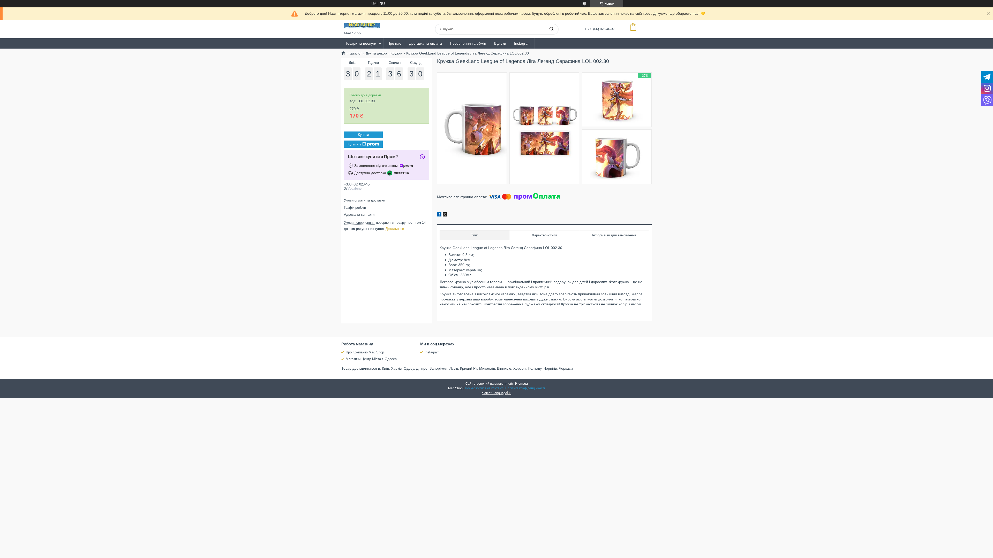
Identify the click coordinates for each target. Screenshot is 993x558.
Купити (363, 135)
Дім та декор (376, 53)
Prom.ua (521, 383)
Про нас (394, 43)
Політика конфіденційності (525, 388)
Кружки (396, 53)
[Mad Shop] (362, 25)
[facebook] (439, 215)
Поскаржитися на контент (484, 388)
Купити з (354, 144)
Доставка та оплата (425, 43)
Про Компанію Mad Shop (365, 352)
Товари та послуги (360, 43)
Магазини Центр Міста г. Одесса (371, 359)
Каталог (355, 53)
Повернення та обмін (468, 43)
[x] (445, 215)
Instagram (522, 43)
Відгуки (500, 43)
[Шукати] (551, 29)
